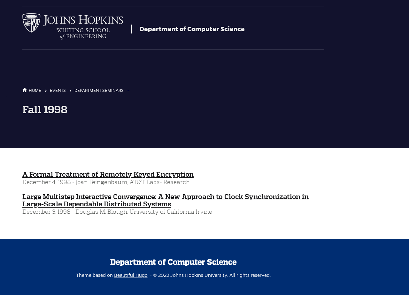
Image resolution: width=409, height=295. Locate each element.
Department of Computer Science (192, 29)
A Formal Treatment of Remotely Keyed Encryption (108, 174)
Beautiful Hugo (131, 275)
